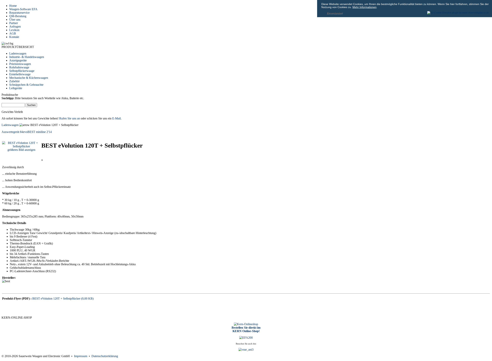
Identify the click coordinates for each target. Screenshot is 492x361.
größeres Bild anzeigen (21, 149)
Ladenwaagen (10, 125)
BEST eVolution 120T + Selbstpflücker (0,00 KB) (63, 298)
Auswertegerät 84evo (14, 131)
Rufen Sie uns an (69, 118)
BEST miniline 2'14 (39, 131)
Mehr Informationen (364, 7)
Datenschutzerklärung (104, 356)
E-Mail (116, 118)
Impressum (81, 356)
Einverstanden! (334, 13)
